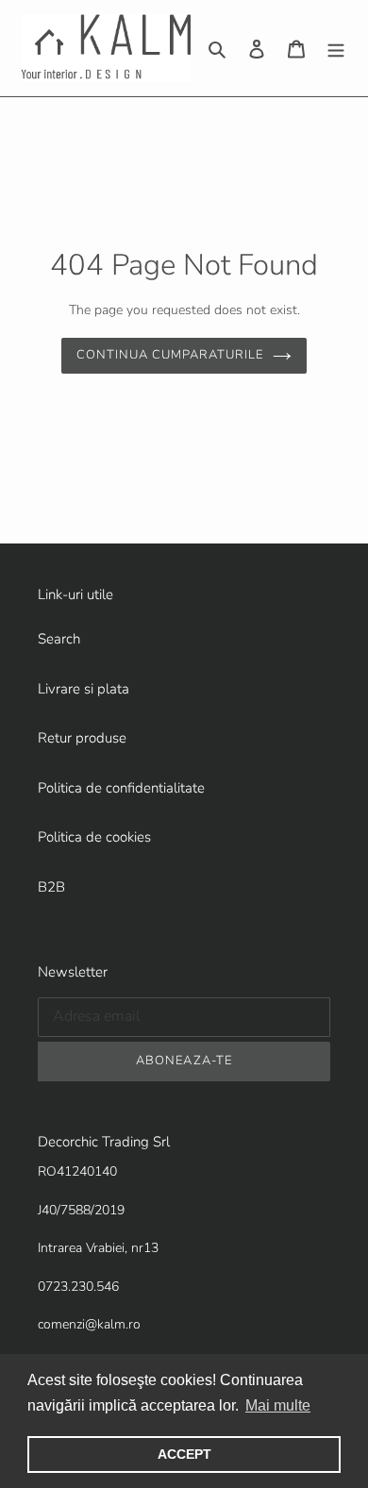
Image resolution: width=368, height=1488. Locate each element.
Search (59, 638)
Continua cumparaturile (170, 354)
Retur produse (82, 737)
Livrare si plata (83, 688)
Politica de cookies (94, 837)
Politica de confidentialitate (121, 787)
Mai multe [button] (277, 1405)
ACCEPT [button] (184, 1454)
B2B (51, 887)
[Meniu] (336, 48)
